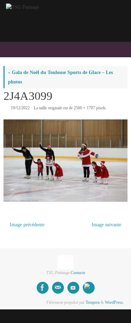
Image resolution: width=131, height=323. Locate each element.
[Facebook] (43, 288)
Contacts (78, 272)
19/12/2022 (20, 107)
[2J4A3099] (65, 160)
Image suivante (106, 224)
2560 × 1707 (84, 107)
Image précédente (27, 224)
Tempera (93, 302)
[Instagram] (89, 288)
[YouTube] (73, 288)
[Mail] (58, 288)
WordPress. (114, 302)
